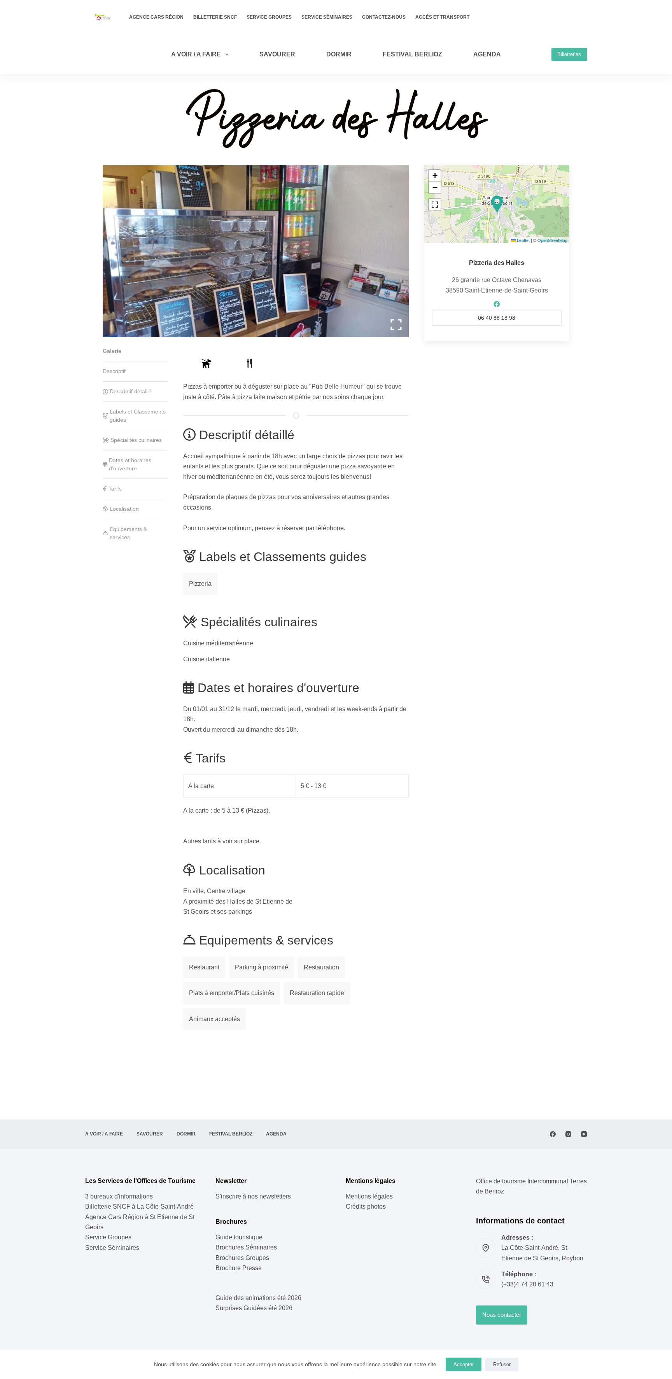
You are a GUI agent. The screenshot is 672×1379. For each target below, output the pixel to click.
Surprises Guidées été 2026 (253, 1308)
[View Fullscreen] (435, 204)
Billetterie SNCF (215, 17)
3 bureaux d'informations (119, 1196)
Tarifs (115, 488)
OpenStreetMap (552, 240)
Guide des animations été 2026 (258, 1298)
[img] (206, 363)
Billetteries (569, 54)
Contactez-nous (384, 17)
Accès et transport (442, 17)
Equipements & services (128, 533)
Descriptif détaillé (131, 391)
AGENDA (487, 54)
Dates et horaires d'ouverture (130, 464)
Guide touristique (238, 1237)
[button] (497, 204)
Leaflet (523, 240)
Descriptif (114, 371)
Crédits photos (366, 1206)
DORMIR (339, 54)
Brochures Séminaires (246, 1247)
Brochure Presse (238, 1268)
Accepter (463, 1364)
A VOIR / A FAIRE (196, 54)
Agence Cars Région (156, 17)
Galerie (112, 351)
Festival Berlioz (412, 54)
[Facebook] (553, 1134)
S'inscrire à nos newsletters (253, 1196)
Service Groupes (269, 17)
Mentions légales (369, 1196)
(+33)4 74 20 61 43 (527, 1284)
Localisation (124, 509)
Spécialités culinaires (136, 440)
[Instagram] (568, 1134)
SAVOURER (277, 54)
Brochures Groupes (242, 1258)
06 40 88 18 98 (496, 318)
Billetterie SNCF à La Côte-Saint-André (139, 1206)
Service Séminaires (326, 17)
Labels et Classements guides (138, 415)
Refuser (502, 1364)
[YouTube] (584, 1134)
